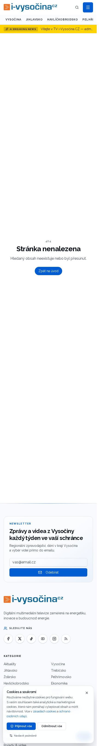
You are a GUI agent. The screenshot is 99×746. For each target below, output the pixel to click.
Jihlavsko (34, 19)
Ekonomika (59, 683)
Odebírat (52, 572)
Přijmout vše (23, 726)
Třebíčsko (58, 670)
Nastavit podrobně (25, 735)
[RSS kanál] (65, 638)
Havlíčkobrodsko (62, 19)
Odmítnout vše (51, 726)
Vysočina (13, 19)
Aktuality (10, 664)
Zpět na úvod (48, 271)
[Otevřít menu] (88, 7)
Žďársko (10, 677)
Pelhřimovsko (61, 677)
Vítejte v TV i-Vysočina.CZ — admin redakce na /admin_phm (67, 29)
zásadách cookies (44, 711)
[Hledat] (77, 7)
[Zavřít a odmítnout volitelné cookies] (87, 693)
